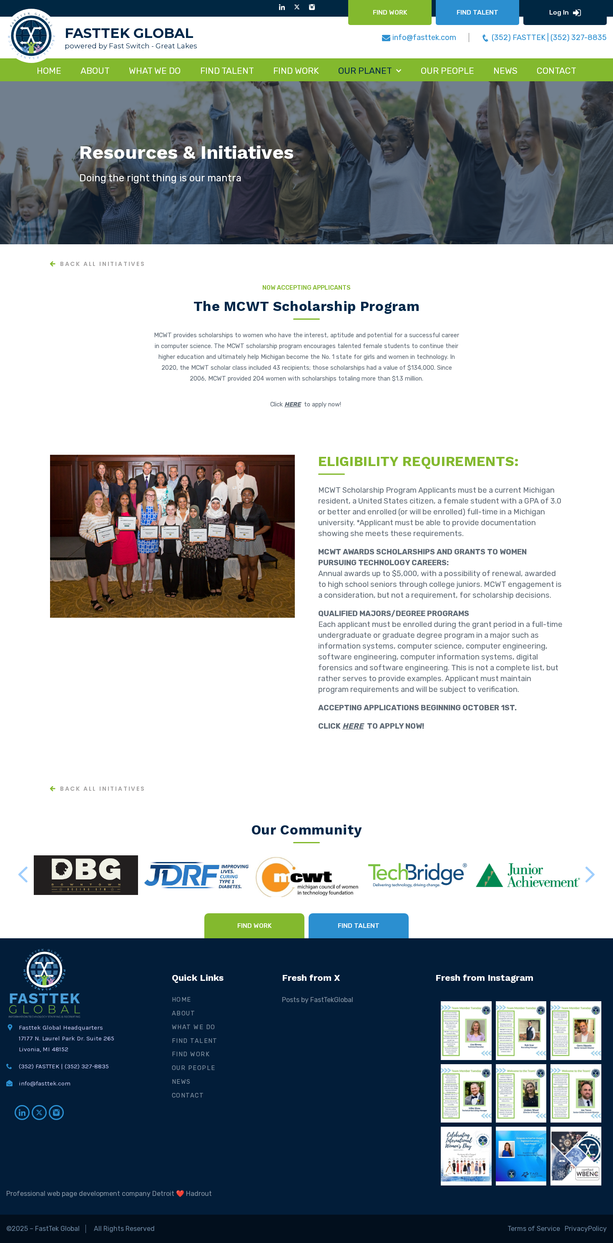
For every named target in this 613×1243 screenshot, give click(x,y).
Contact (188, 1095)
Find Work (191, 1054)
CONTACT (556, 70)
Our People (447, 70)
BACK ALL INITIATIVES (103, 264)
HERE (292, 404)
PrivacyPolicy (586, 1229)
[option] (306, 162)
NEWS (505, 70)
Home (49, 70)
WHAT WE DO (155, 70)
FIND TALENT (227, 70)
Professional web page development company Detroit (90, 1194)
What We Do (194, 1027)
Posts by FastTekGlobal (317, 1000)
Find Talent (195, 1041)
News (181, 1081)
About (95, 70)
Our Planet (365, 70)
